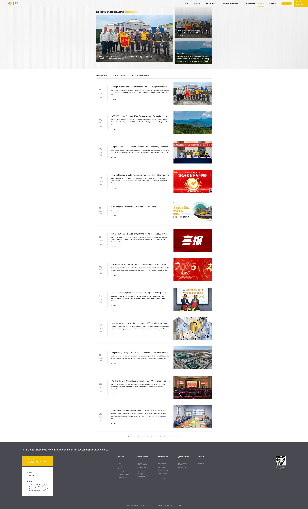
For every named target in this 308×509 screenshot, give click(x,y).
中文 (288, 3)
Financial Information (163, 470)
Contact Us (272, 3)
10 (173, 436)
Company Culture (122, 477)
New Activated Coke (142, 479)
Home (186, 3)
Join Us (200, 466)
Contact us (201, 463)
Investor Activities (162, 479)
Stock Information (162, 463)
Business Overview (210, 3)
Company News (101, 75)
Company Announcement (161, 466)
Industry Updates (119, 75)
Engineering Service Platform (230, 3)
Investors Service (162, 476)
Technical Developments (140, 75)
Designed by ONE (176, 506)
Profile (119, 463)
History (120, 466)
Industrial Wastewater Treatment (142, 468)
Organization (121, 468)
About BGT (197, 3)
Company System (162, 473)
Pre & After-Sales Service (182, 468)
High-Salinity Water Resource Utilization (142, 464)
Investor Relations (249, 3)
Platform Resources (123, 471)
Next (179, 436)
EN (285, 3)
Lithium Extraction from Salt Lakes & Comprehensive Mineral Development (143, 474)
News (262, 3)
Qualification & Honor (123, 474)
